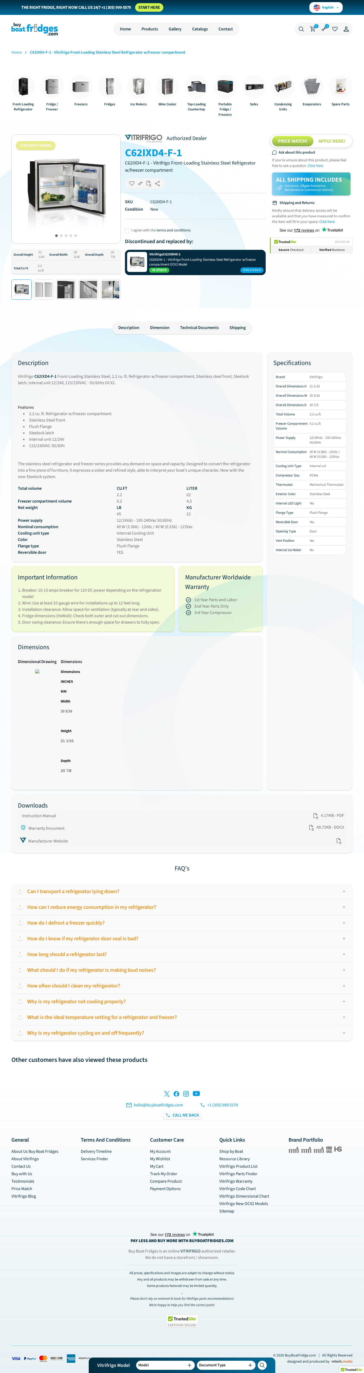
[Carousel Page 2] (61, 235)
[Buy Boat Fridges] (34, 29)
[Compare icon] (323, 29)
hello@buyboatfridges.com (158, 1105)
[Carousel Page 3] (66, 235)
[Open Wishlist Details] (335, 29)
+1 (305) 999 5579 (222, 1105)
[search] (262, 1365)
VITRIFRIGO (190, 1251)
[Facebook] (176, 1095)
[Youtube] (196, 1094)
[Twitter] (167, 1095)
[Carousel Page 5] (75, 235)
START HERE (149, 7)
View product (252, 270)
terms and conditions (174, 230)
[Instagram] (186, 1095)
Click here (315, 165)
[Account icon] (346, 29)
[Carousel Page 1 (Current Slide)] (56, 235)
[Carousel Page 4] (71, 235)
